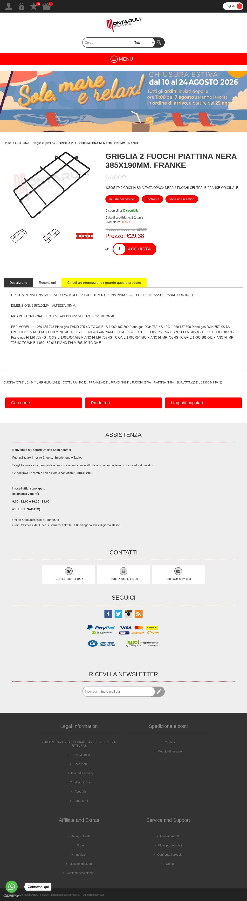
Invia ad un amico (181, 199)
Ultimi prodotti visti (170, 845)
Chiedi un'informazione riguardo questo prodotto (104, 282)
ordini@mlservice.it (178, 579)
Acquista (139, 249)
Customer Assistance (80, 873)
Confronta (152, 199)
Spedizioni (81, 764)
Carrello (46, 6)
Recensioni (47, 282)
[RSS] (139, 614)
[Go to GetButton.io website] (11, 896)
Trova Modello (80, 755)
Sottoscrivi (160, 691)
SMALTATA (183, 382)
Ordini (81, 845)
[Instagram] (128, 614)
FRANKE (126, 222)
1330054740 (209, 382)
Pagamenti (81, 800)
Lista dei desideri (34, 6)
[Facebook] (108, 614)
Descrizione (18, 282)
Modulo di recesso (170, 751)
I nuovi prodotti (169, 836)
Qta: (107, 249)
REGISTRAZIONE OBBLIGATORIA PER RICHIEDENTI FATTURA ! (80, 744)
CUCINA (9, 382)
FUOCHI (137, 382)
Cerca (160, 42)
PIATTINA (159, 382)
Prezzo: (115, 236)
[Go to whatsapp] (12, 887)
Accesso (21, 6)
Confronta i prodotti (169, 854)
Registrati (9, 6)
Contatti (170, 742)
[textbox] (118, 42)
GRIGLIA (45, 382)
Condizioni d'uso (81, 782)
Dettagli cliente (80, 836)
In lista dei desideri (122, 199)
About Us (81, 791)
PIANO (115, 382)
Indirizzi (80, 854)
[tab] (18, 282)
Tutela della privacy (80, 773)
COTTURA (70, 382)
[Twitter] (118, 614)
